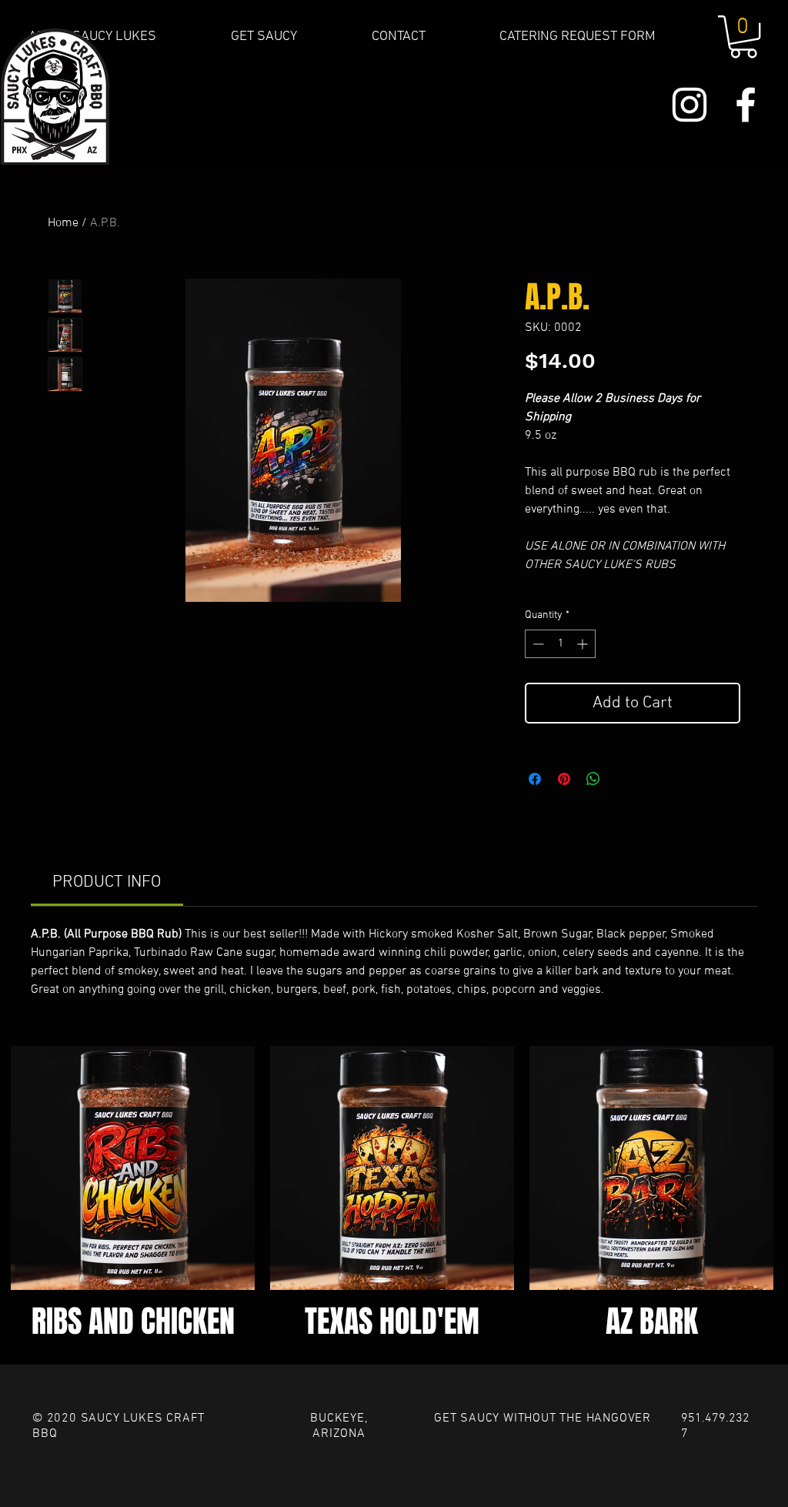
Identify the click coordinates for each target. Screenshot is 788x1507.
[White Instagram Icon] (689, 105)
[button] (743, 36)
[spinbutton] (560, 643)
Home (63, 223)
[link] (106, 882)
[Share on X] (622, 779)
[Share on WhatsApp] (593, 779)
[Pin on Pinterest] (564, 779)
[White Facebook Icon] (746, 105)
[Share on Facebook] (535, 779)
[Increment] (583, 643)
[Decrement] (536, 643)
